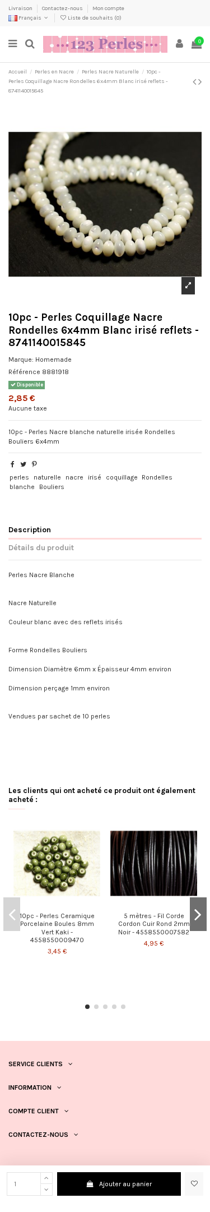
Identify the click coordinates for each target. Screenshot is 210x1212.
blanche (22, 487)
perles (19, 477)
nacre (74, 477)
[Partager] (13, 464)
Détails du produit (41, 547)
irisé (94, 477)
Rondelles (157, 477)
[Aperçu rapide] (64, 903)
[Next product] (200, 82)
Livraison (21, 8)
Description (29, 529)
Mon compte (108, 8)
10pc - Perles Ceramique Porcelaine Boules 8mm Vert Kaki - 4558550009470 (57, 928)
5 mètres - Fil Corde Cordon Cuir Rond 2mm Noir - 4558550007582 (154, 924)
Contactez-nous (63, 8)
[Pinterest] (34, 464)
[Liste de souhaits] (194, 1184)
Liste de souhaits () (94, 18)
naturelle (47, 477)
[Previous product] (195, 82)
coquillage (122, 477)
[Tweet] (23, 464)
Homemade (53, 359)
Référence (24, 372)
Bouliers (51, 487)
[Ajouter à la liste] (50, 903)
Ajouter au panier (125, 1184)
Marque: (21, 359)
